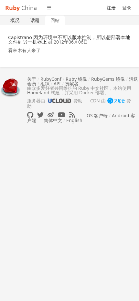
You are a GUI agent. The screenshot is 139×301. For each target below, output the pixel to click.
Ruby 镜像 (76, 79)
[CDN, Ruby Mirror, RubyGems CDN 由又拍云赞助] (116, 101)
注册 (111, 8)
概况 (14, 20)
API (57, 83)
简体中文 (53, 120)
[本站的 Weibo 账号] (51, 114)
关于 (31, 79)
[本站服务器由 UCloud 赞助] (59, 101)
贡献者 (72, 83)
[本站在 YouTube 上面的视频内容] (61, 114)
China (21, 8)
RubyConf (50, 79)
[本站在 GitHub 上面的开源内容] (30, 114)
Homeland (38, 92)
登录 (126, 8)
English (74, 120)
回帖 (54, 20)
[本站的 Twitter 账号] (40, 114)
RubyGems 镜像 (108, 79)
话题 (34, 20)
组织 (44, 83)
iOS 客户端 (96, 115)
